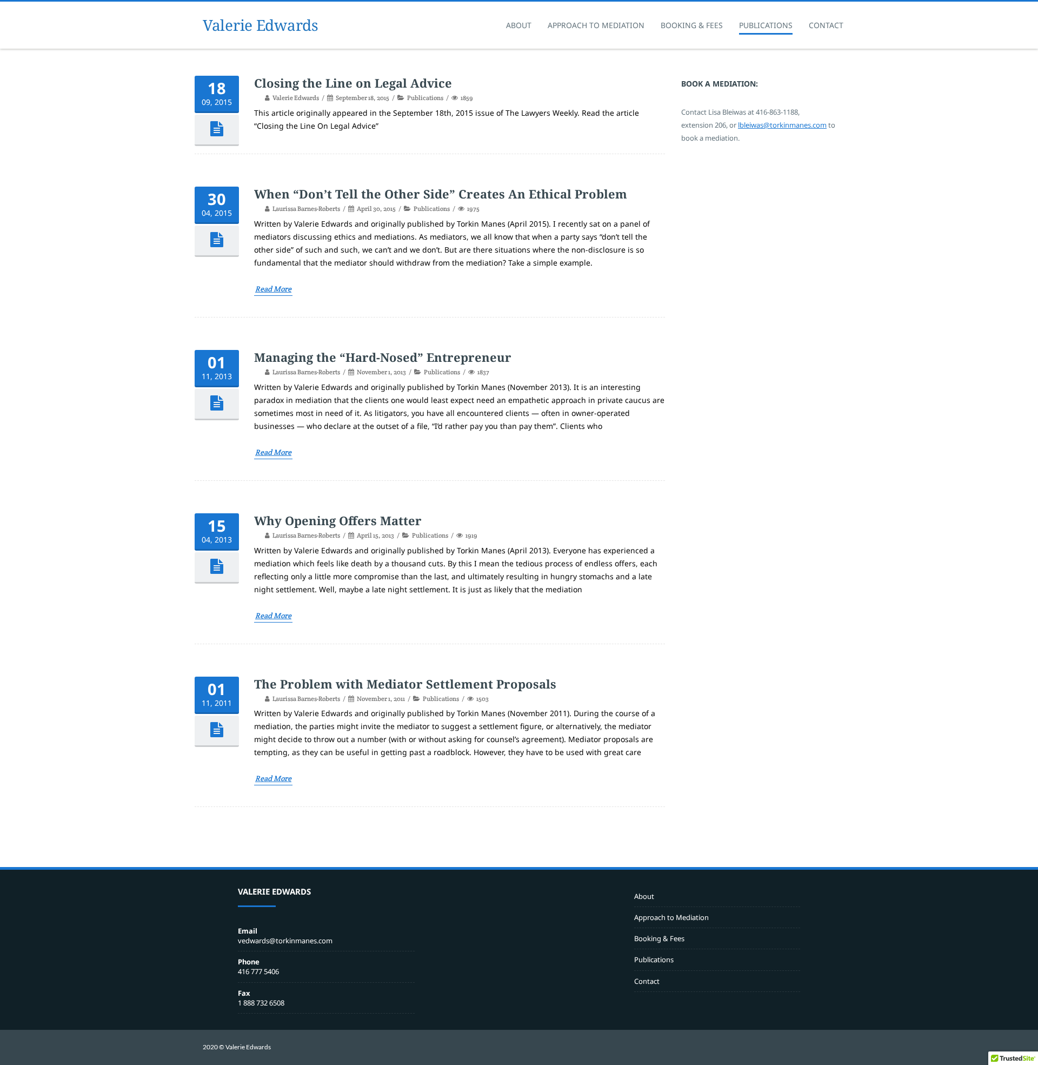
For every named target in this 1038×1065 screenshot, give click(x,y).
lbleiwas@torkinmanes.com (782, 125)
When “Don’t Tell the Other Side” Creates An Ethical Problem (440, 194)
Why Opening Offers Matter (338, 520)
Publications (766, 25)
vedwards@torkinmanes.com (285, 940)
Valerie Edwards (260, 25)
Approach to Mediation (596, 25)
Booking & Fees (692, 25)
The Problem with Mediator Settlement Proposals (405, 684)
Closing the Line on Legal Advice (353, 83)
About (518, 25)
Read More (273, 289)
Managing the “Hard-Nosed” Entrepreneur (382, 357)
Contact (826, 25)
